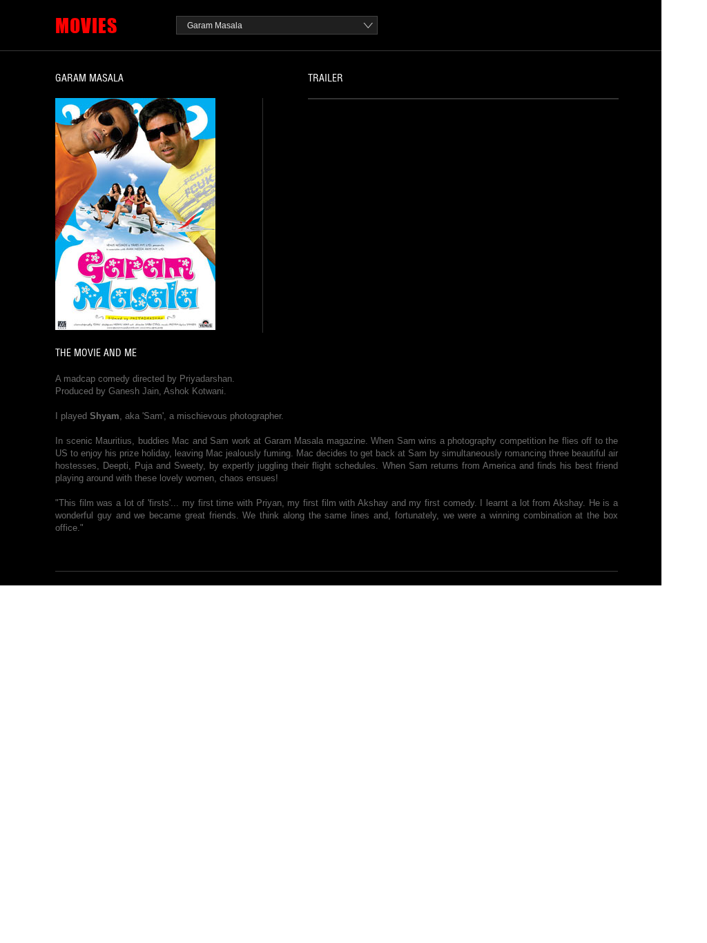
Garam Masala (214, 25)
